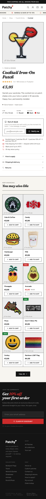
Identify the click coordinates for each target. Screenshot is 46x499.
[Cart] (37, 7)
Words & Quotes (11, 471)
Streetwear (9, 474)
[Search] (28, 7)
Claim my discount (24, 421)
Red (38, 113)
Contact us (28, 471)
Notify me (35, 131)
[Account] (33, 7)
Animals (8, 477)
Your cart (28, 450)
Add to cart (14, 225)
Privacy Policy (31, 493)
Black (31, 113)
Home (4, 18)
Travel (8, 468)
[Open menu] (42, 7)
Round (21, 113)
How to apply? (30, 477)
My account (29, 480)
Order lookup (29, 483)
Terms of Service (32, 495)
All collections (30, 447)
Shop (11, 18)
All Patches (29, 444)
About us (28, 466)
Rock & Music (10, 480)
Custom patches (30, 468)
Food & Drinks (20, 18)
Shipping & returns (31, 474)
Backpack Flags (11, 466)
